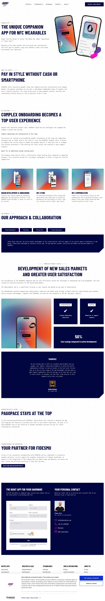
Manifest (86, 572)
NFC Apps (65, 569)
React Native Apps (47, 572)
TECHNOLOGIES (38, 4)
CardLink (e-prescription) (68, 572)
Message (12, 520)
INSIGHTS (58, 4)
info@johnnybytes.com (64, 520)
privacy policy (33, 544)
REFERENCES (49, 4)
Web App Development (27, 569)
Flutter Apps (45, 569)
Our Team (86, 569)
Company (31, 505)
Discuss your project (94, 4)
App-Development (5, 572)
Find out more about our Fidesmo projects (13, 466)
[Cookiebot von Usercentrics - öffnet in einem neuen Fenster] (10, 598)
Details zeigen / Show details (29, 597)
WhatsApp (60, 528)
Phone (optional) (33, 512)
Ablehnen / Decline (91, 583)
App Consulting (4, 569)
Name (11, 505)
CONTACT (66, 4)
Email (11, 512)
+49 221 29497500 (63, 524)
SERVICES (29, 4)
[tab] (10, 230)
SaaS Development (26, 572)
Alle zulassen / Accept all (91, 578)
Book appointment (63, 531)
